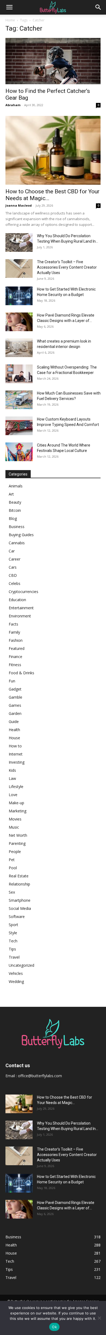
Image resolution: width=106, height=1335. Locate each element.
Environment (20, 615)
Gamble (15, 697)
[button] (9, 7)
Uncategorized (21, 965)
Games (15, 705)
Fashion (16, 640)
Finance (15, 656)
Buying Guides (21, 534)
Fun (12, 680)
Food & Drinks (21, 672)
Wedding (16, 981)
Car (12, 550)
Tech (13, 940)
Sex (12, 892)
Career (14, 559)
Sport (13, 924)
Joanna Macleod (18, 205)
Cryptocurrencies (23, 591)
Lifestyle (16, 786)
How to (15, 745)
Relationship (19, 884)
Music (14, 827)
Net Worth (18, 835)
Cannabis (17, 542)
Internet (16, 754)
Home (10, 20)
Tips (12, 949)
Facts (13, 624)
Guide (14, 721)
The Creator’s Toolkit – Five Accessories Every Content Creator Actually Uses (67, 267)
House (14, 737)
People (15, 851)
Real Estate (19, 875)
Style (13, 932)
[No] (99, 1318)
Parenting (17, 843)
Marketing (17, 810)
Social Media (20, 908)
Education (17, 599)
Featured (16, 648)
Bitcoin (15, 510)
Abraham (12, 105)
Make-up (16, 802)
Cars (13, 567)
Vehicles (16, 973)
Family (14, 632)
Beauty (15, 502)
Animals (16, 486)
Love (13, 794)
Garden (15, 713)
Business (16, 526)
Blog (13, 518)
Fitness (15, 664)
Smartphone (19, 900)
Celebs (14, 583)
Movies (15, 819)
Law (12, 778)
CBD (13, 575)
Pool (13, 867)
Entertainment (21, 607)
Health (14, 729)
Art (11, 494)
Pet (12, 859)
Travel (14, 957)
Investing (16, 762)
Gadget (15, 689)
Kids (12, 770)
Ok (54, 1327)
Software (17, 916)
